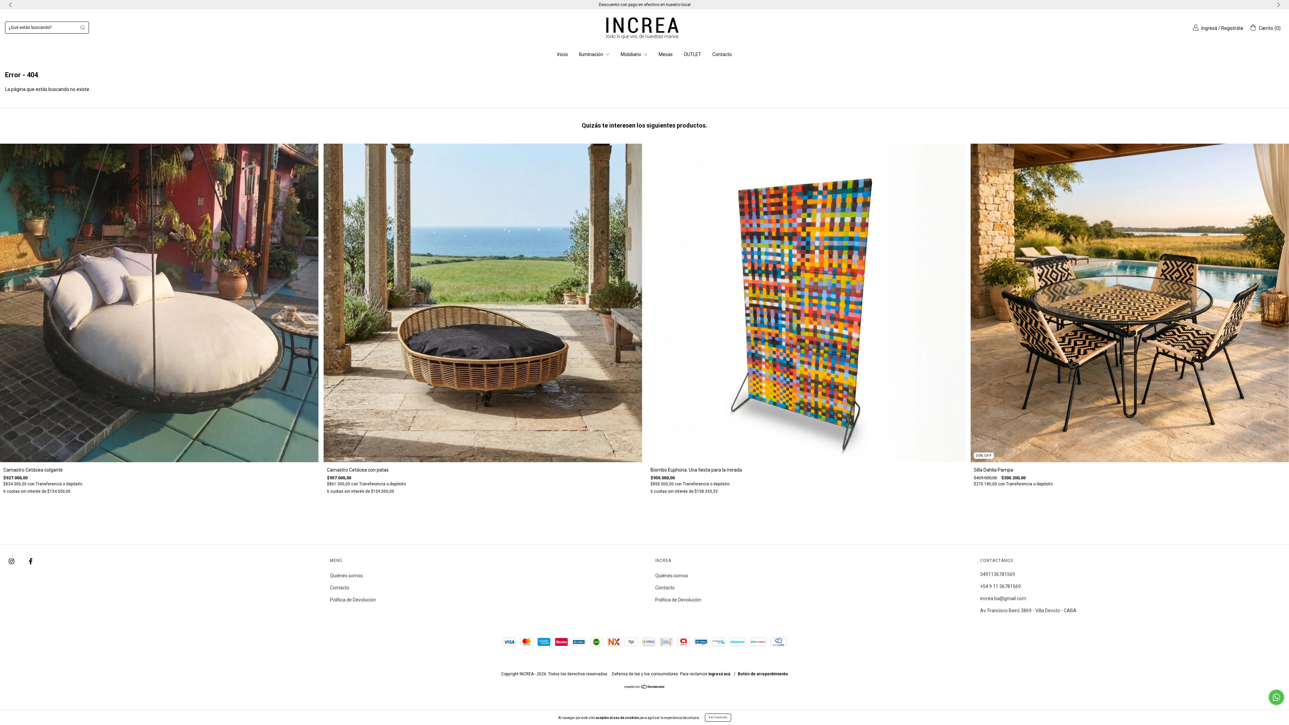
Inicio (562, 54)
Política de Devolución (353, 599)
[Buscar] (82, 27)
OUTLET (692, 54)
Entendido (718, 717)
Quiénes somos (346, 575)
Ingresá (1209, 28)
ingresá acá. (719, 674)
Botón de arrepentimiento (763, 674)
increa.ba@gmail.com (1003, 598)
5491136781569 (997, 574)
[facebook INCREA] (30, 561)
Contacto (722, 54)
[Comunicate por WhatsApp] (1276, 697)
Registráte (1232, 28)
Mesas (666, 54)
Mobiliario (631, 54)
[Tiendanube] (645, 687)
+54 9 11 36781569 (1000, 586)
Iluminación (591, 54)
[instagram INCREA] (12, 561)
